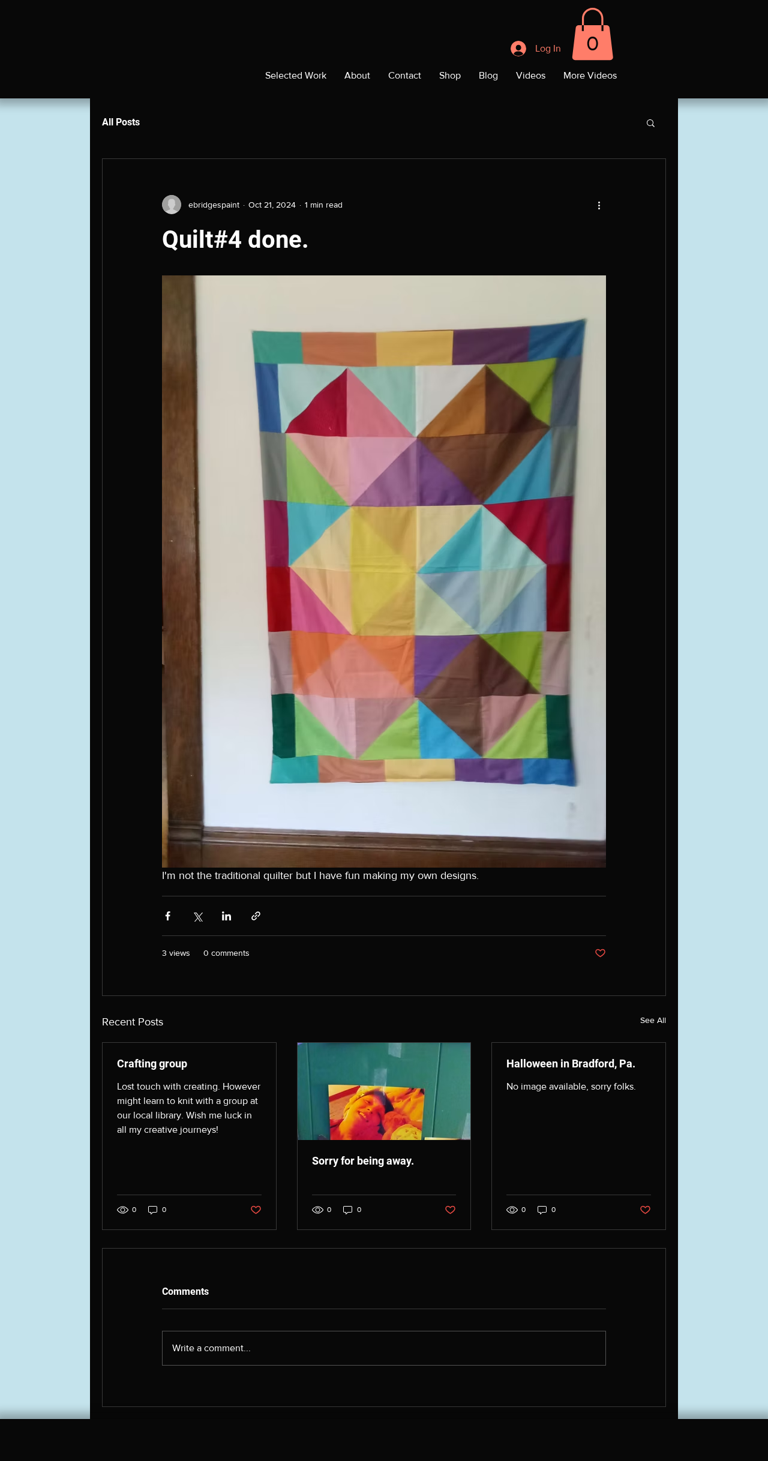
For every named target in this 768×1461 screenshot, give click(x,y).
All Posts (121, 122)
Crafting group (152, 1063)
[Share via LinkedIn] (226, 916)
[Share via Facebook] (167, 916)
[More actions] (599, 204)
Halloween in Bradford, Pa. (570, 1063)
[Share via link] (256, 916)
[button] (592, 34)
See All (653, 1020)
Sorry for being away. (363, 1160)
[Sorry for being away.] (384, 1091)
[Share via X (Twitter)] (197, 916)
